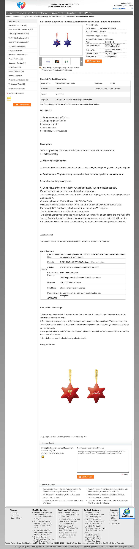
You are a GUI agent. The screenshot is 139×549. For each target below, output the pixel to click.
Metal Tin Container (16, 25)
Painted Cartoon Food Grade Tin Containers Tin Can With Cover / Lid (68, 528)
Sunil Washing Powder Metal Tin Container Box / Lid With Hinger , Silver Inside (43, 524)
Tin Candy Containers (17, 34)
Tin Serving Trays (15, 84)
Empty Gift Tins (26, 17)
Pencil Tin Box (14, 59)
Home (10, 13)
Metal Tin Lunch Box (16, 55)
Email (131, 6)
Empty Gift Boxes (51, 437)
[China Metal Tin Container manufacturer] (26, 4)
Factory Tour (43, 13)
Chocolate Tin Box (16, 63)
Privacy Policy (10, 543)
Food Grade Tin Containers (19, 30)
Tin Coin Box (13, 67)
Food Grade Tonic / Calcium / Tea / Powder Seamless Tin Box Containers (69, 521)
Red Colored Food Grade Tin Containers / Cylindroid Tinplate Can (69, 515)
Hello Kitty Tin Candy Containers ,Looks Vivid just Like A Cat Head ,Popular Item (95, 529)
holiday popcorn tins (65, 437)
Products (20, 13)
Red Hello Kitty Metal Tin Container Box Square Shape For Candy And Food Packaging (44, 516)
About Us (31, 13)
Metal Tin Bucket (15, 88)
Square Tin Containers (17, 42)
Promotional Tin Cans (17, 80)
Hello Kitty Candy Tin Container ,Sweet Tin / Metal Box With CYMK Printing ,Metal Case (93, 538)
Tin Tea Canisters (15, 46)
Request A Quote (120, 6)
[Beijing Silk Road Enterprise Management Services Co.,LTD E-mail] (42, 456)
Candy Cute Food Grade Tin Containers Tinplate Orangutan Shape (68, 535)
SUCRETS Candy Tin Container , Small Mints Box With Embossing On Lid (95, 521)
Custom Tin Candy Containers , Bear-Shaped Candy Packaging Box (94, 515)
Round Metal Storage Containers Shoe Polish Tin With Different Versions (44, 539)
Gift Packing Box (80, 437)
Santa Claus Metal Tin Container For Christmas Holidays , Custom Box (43, 532)
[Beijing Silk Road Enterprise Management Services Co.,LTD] (132, 8)
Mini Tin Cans (14, 76)
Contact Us (71, 13)
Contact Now (95, 61)
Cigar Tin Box (14, 51)
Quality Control (57, 13)
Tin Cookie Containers (17, 38)
